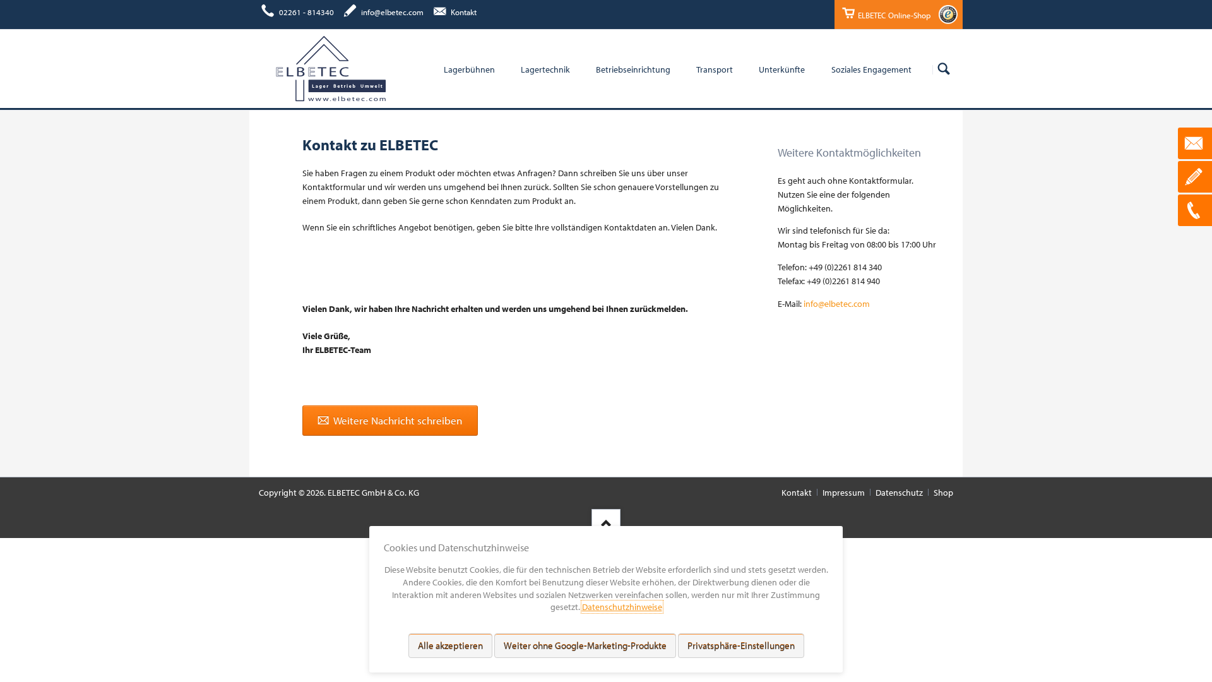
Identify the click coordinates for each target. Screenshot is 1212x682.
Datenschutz (899, 492)
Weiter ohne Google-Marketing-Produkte (585, 646)
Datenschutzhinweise (622, 607)
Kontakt (796, 492)
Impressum (844, 492)
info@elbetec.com (837, 303)
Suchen (944, 69)
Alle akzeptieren (450, 646)
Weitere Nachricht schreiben (396, 420)
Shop (943, 492)
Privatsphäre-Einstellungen (741, 646)
